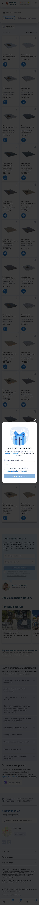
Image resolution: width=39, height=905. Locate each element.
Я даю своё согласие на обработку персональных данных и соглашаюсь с (18, 470)
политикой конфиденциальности (17, 471)
